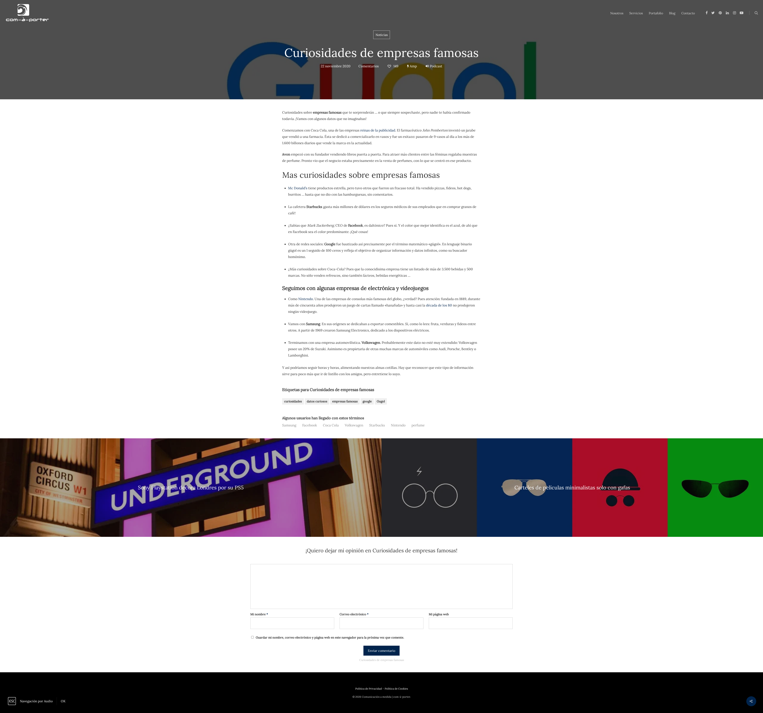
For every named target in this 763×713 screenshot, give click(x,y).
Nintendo (305, 299)
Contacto (688, 13)
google (367, 401)
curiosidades (293, 401)
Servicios (636, 13)
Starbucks (377, 425)
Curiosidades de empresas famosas (381, 52)
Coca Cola (331, 425)
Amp (413, 66)
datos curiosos (317, 401)
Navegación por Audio (36, 701)
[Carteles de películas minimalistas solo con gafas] (572, 487)
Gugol (381, 401)
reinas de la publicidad (377, 130)
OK (63, 701)
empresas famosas (345, 401)
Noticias (382, 35)
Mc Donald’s (297, 188)
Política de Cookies (396, 688)
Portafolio (656, 13)
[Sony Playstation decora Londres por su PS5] (191, 487)
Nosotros (616, 13)
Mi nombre (259, 614)
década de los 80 (439, 305)
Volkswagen (354, 425)
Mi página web (439, 614)
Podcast (436, 66)
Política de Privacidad (368, 688)
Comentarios (368, 66)
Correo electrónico (354, 614)
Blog (672, 13)
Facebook (309, 425)
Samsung (289, 425)
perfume (418, 425)
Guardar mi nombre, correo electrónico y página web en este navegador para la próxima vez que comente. (330, 637)
